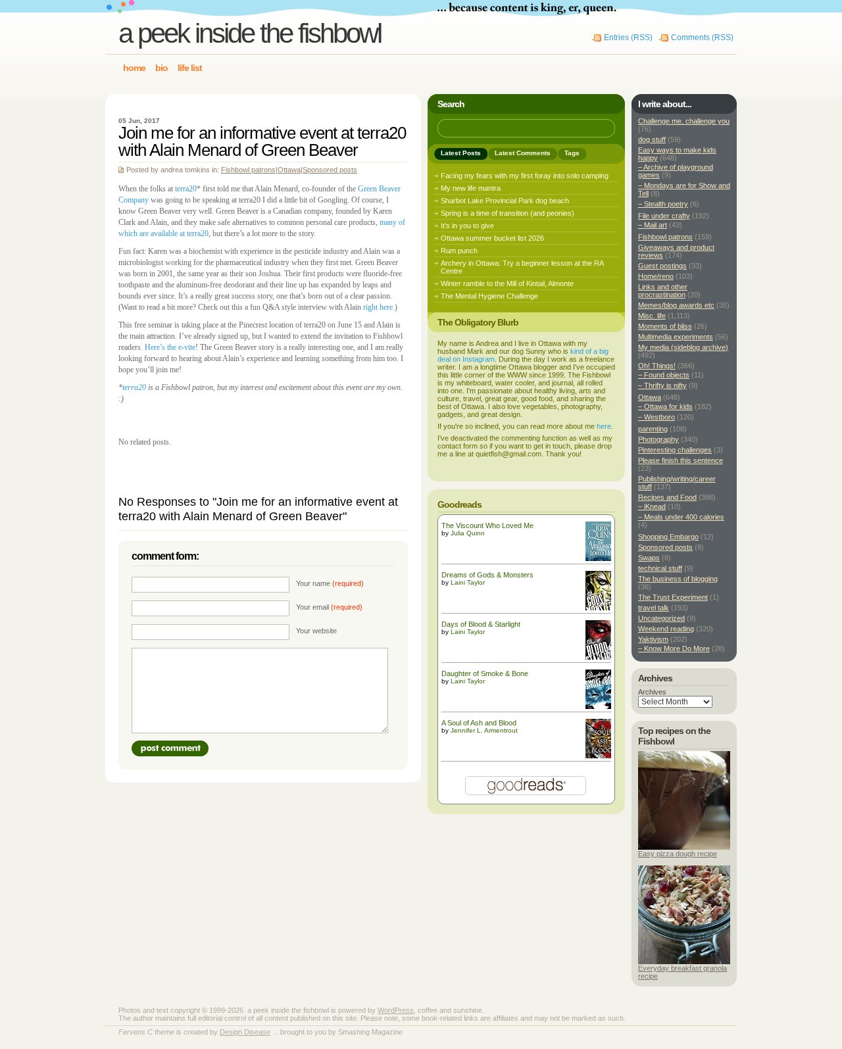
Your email (329, 607)
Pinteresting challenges (675, 450)
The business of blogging (678, 579)
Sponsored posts (330, 170)
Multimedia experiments (675, 337)
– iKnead (652, 506)
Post (170, 748)
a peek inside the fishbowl (249, 33)
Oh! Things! (657, 366)
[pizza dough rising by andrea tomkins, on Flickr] (684, 847)
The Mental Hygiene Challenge (489, 296)
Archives (652, 692)
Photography (658, 439)
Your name (330, 583)
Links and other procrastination (662, 291)
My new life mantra (471, 188)
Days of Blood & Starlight (480, 624)
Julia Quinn (468, 533)
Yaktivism (653, 639)
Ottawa (289, 170)
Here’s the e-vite (170, 347)
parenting (653, 429)
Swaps (649, 558)
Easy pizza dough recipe (677, 854)
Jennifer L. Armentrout (484, 730)
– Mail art (652, 225)
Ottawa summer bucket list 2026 (492, 238)
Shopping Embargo (668, 537)
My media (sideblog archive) (683, 347)
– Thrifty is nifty (662, 385)
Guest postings (662, 266)
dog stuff (652, 139)
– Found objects (663, 375)
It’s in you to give (467, 226)
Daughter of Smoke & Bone (484, 673)
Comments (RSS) (702, 37)
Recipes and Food (667, 497)
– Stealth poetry (663, 204)
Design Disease (245, 1032)
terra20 (186, 188)
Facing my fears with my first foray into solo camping (524, 176)
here (604, 426)
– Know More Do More (674, 648)
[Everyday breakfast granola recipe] (684, 961)
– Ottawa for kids (665, 406)
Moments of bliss (665, 326)
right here (378, 307)
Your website (316, 631)
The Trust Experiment (673, 597)
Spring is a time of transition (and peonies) (507, 213)
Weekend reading (666, 629)
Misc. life (652, 316)
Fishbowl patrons (248, 170)
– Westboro (656, 417)
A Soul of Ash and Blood (478, 723)
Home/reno (656, 276)
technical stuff (660, 568)
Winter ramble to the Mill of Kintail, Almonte (507, 283)
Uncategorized (661, 618)
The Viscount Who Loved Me (487, 525)
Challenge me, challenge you (684, 121)
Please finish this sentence (680, 460)
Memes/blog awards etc (676, 305)
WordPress (396, 1010)
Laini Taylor (468, 582)
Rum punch (459, 251)
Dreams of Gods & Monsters (487, 575)
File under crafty (664, 216)
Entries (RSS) (628, 37)
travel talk (653, 608)
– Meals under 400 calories (681, 517)
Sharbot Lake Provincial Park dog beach (505, 201)
